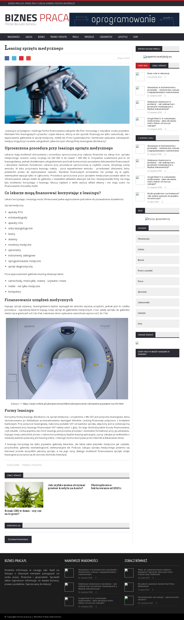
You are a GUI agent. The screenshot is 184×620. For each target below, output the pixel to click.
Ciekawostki (106, 36)
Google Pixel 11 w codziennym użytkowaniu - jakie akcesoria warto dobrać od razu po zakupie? (161, 122)
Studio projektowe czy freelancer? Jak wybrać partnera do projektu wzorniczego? (163, 195)
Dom (135, 36)
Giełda (29, 36)
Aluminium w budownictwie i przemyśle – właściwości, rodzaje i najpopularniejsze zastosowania (163, 89)
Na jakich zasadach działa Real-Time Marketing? (156, 584)
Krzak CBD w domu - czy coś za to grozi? (23, 512)
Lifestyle (123, 36)
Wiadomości (14, 36)
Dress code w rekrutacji (158, 73)
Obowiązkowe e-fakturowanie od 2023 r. (106, 486)
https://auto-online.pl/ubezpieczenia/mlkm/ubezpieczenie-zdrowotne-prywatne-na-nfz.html (73, 403)
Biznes (41, 36)
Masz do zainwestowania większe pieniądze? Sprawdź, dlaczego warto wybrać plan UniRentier (155, 572)
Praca (76, 36)
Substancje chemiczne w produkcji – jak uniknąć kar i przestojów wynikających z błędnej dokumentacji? (161, 105)
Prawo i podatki (58, 36)
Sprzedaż (89, 36)
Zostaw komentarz (18, 539)
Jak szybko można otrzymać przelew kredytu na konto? (66, 486)
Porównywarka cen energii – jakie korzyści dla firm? (158, 598)
